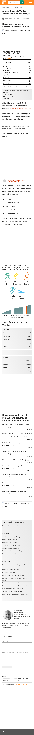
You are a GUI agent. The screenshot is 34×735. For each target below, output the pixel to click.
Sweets (7, 7)
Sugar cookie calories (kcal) (10, 525)
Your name (5, 641)
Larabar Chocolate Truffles (17, 7)
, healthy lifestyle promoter (17, 18)
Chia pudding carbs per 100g (10, 548)
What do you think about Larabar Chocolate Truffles (15, 652)
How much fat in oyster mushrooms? (12, 583)
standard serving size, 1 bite (23, 108)
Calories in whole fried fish (9, 572)
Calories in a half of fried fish (10, 569)
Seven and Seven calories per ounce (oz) (14, 591)
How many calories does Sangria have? (13, 565)
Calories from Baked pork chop (11, 537)
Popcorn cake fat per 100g (10, 553)
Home (3, 7)
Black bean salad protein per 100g (12, 551)
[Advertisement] (17, 159)
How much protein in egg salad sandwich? (14, 585)
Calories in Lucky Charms (9, 542)
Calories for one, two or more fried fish (13, 575)
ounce (12, 108)
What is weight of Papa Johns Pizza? (12, 588)
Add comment (7, 667)
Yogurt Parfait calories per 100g (11, 545)
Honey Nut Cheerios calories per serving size (15, 594)
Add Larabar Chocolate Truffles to (16, 180)
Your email (5, 647)
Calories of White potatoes (9, 539)
